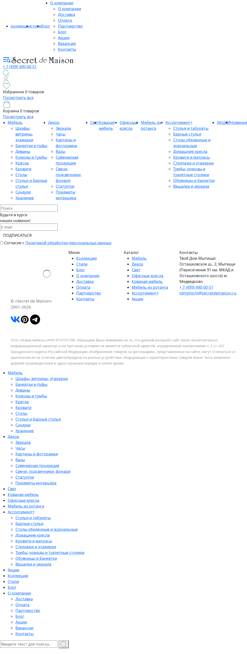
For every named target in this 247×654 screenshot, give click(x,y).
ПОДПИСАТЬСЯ (17, 235)
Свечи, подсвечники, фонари (69, 174)
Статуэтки (65, 186)
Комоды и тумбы (31, 157)
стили (36, 26)
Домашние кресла (190, 151)
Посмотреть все (18, 97)
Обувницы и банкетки (194, 180)
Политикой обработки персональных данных (68, 242)
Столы (21, 174)
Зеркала (63, 128)
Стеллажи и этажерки (193, 163)
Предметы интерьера (35, 483)
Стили (82, 264)
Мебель (15, 122)
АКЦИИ (223, 122)
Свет (136, 270)
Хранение (24, 198)
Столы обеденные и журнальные (46, 529)
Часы (60, 134)
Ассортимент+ (178, 122)
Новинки (238, 122)
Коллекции (86, 258)
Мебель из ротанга (150, 287)
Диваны (22, 151)
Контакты (67, 49)
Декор (54, 122)
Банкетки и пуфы (31, 145)
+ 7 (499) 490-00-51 (20, 66)
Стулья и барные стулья (38, 419)
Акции (63, 37)
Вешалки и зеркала (191, 186)
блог (45, 26)
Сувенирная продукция (37, 465)
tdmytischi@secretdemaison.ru (207, 293)
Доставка (66, 14)
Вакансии (67, 43)
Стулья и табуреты (190, 128)
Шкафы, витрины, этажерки (24, 134)
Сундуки (23, 192)
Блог (62, 32)
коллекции (21, 26)
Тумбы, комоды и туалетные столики (49, 552)
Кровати (23, 169)
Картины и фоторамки (36, 454)
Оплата (65, 20)
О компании (61, 3)
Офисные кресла (147, 275)
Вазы (60, 151)
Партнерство (70, 26)
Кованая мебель (147, 281)
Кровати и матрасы (191, 157)
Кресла (22, 163)
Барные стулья (187, 134)
